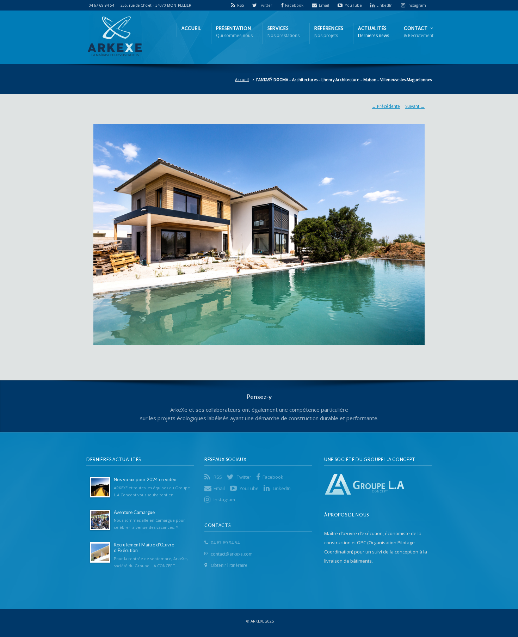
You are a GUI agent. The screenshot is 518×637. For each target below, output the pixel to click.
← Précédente (386, 106)
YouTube (353, 5)
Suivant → (415, 106)
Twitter (265, 5)
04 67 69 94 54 (225, 543)
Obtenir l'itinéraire (229, 565)
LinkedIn (384, 5)
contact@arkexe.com (232, 554)
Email (324, 5)
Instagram (416, 5)
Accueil (242, 79)
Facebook (294, 5)
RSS (240, 5)
